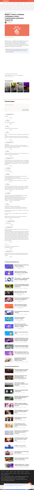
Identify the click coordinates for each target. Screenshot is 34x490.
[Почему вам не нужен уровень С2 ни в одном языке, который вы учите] (17, 299)
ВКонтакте (10, 473)
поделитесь (8, 50)
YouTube (22, 473)
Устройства (24, 414)
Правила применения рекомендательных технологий (9, 477)
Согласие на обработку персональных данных (8, 479)
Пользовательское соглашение (9, 476)
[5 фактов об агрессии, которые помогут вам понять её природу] (17, 306)
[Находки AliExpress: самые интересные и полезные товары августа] (17, 425)
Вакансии (22, 471)
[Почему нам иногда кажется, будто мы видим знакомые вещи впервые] (17, 347)
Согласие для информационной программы (7, 480)
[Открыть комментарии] (16, 267)
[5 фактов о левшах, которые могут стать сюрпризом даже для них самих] (17, 353)
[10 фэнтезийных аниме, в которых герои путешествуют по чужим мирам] (17, 439)
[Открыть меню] (28, 114)
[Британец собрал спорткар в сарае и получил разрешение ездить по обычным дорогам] (17, 398)
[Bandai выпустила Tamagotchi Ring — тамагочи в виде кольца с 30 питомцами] (17, 432)
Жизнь (25, 447)
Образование (23, 267)
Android (21, 392)
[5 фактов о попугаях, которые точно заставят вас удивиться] (17, 266)
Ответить (10, 129)
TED (12, 75)
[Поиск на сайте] (28, 1)
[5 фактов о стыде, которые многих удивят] (17, 333)
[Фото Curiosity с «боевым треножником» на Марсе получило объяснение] (17, 384)
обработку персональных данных (17, 485)
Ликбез (24, 441)
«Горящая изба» (20, 407)
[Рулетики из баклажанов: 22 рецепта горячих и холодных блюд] (17, 459)
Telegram (6, 473)
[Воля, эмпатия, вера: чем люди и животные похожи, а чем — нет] (17, 293)
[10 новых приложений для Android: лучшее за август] (17, 391)
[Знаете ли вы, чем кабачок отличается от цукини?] (17, 319)
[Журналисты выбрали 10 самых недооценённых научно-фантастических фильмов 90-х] (17, 377)
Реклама (12, 91)
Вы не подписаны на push (5, 474)
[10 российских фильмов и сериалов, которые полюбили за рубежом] (17, 371)
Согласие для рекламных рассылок (21, 479)
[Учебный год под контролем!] (17, 446)
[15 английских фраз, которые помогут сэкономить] (17, 312)
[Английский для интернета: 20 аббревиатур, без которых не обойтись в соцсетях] (17, 359)
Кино (20, 372)
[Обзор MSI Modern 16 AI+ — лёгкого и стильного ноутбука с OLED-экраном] (17, 466)
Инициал (26, 473)
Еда (21, 460)
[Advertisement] (17, 96)
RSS (29, 473)
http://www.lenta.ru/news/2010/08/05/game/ (12, 246)
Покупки (21, 427)
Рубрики (11, 471)
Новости (23, 379)
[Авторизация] (32, 1)
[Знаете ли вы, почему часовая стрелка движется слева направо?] (17, 273)
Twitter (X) (14, 473)
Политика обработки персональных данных (21, 476)
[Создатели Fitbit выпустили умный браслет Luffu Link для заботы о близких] (17, 412)
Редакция (18, 471)
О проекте (7, 471)
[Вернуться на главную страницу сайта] (6, 1)
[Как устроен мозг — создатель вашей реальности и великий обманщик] (17, 279)
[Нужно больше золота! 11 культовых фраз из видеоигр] (17, 453)
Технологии (22, 454)
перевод (15, 75)
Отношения (25, 407)
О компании (27, 471)
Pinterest (18, 473)
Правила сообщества (21, 477)
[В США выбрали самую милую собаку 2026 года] (17, 419)
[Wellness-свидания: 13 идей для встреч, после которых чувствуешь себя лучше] (17, 405)
